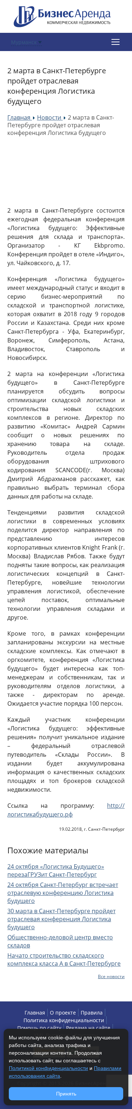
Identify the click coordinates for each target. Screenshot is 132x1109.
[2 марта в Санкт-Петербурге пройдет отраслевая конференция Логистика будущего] (62, 171)
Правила (92, 1012)
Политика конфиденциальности (63, 1020)
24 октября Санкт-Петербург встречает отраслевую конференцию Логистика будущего (62, 893)
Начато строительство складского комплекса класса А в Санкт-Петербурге (64, 959)
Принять (66, 1094)
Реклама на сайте (88, 1027)
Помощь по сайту (39, 1027)
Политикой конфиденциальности (48, 1068)
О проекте (63, 1012)
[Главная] (62, 15)
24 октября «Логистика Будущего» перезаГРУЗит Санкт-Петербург (55, 870)
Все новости (111, 976)
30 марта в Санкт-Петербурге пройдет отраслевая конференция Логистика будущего (61, 919)
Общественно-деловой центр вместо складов (60, 941)
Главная (35, 1012)
